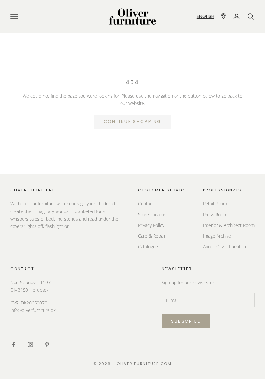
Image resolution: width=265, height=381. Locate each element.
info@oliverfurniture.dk (33, 310)
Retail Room (215, 204)
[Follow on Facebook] (13, 344)
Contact (146, 204)
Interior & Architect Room (229, 225)
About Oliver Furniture (225, 246)
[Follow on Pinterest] (47, 344)
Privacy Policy (151, 225)
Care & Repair (152, 236)
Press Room (215, 214)
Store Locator (151, 214)
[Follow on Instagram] (30, 344)
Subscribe (186, 321)
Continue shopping (132, 121)
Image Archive (217, 236)
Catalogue (148, 246)
